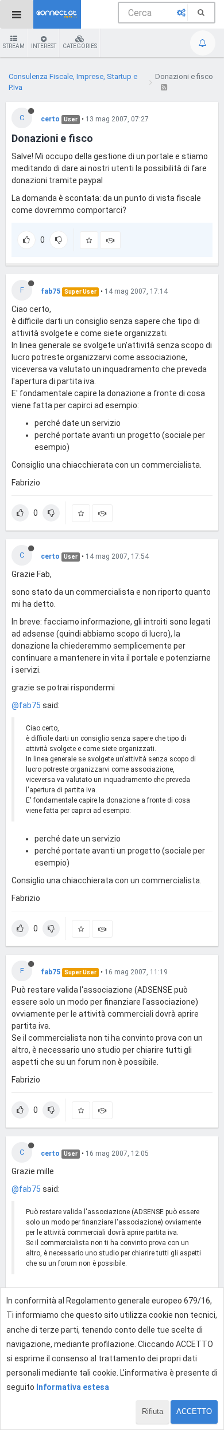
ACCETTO (194, 1411)
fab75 (50, 291)
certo (50, 119)
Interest (43, 46)
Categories (80, 46)
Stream (14, 46)
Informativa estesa (72, 1387)
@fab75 (26, 705)
